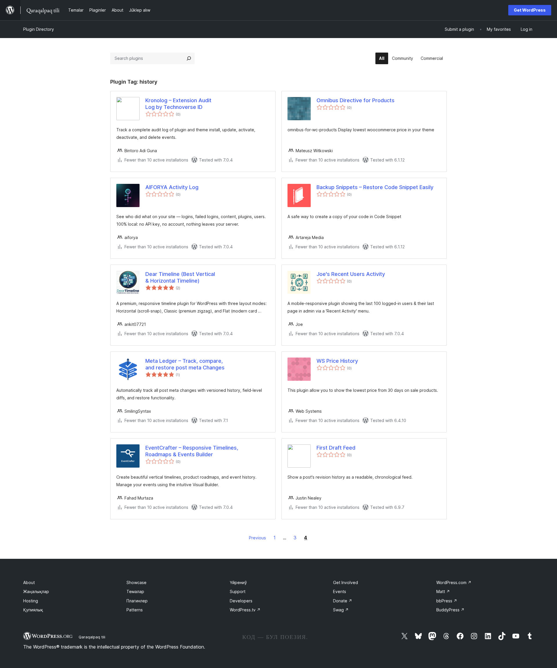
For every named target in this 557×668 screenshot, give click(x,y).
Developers (241, 600)
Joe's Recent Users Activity (351, 274)
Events (339, 591)
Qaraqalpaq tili (92, 637)
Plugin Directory (38, 29)
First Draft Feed (336, 448)
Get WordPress (530, 10)
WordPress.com (453, 582)
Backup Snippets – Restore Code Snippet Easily (375, 187)
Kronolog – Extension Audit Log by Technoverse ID (178, 103)
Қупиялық (33, 609)
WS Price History (337, 361)
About (29, 582)
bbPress (446, 600)
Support (237, 591)
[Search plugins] (189, 58)
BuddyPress (450, 609)
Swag (341, 609)
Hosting (30, 600)
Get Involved (345, 582)
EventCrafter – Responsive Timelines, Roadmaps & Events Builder (191, 451)
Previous (257, 537)
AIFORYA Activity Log (171, 187)
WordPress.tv (245, 609)
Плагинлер (137, 600)
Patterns (134, 609)
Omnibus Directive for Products (356, 100)
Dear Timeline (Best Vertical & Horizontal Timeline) (180, 277)
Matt (443, 591)
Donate (342, 600)
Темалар (135, 591)
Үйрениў (238, 582)
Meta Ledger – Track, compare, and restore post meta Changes (185, 364)
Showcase (136, 582)
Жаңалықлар (36, 591)
